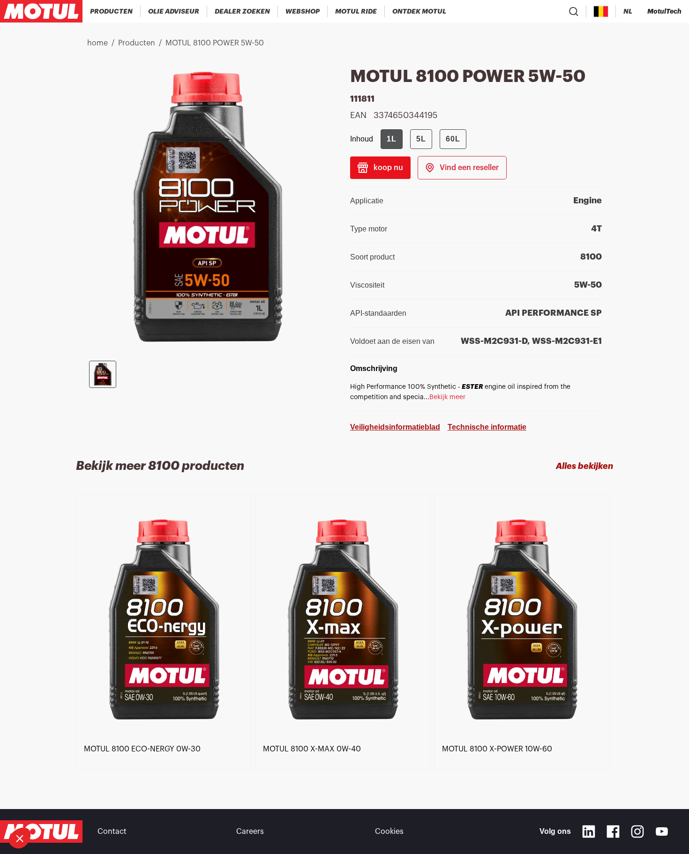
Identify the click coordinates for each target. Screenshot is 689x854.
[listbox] (345, 634)
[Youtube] (661, 831)
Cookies (389, 831)
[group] (423, 139)
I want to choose (58, 806)
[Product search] (574, 11)
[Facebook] (613, 831)
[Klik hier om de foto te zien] (102, 374)
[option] (165, 628)
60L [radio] (453, 139)
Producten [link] (136, 43)
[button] (19, 838)
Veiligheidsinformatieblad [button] (395, 427)
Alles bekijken (584, 466)
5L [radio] (421, 139)
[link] (303, 11)
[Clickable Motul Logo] (41, 11)
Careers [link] (250, 831)
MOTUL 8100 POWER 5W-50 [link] (214, 43)
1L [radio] (392, 139)
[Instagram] (637, 831)
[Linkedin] (588, 831)
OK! (157, 806)
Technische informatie (487, 427)
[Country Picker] (601, 11)
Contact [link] (112, 831)
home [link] (97, 43)
